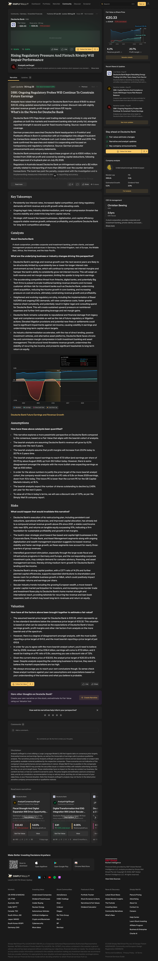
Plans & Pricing (135, 895)
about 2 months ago (80, 839)
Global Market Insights (114, 899)
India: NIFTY (12, 907)
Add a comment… (21, 730)
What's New (110, 915)
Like (66, 49)
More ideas (36, 927)
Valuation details (126, 57)
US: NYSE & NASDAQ (16, 895)
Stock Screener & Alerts (90, 899)
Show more (95, 68)
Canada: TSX (13, 911)
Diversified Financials (35, 14)
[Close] (97, 710)
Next (93, 87)
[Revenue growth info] (121, 52)
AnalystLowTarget (26, 65)
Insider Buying (37, 903)
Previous (84, 87)
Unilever (60, 907)
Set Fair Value (19, 834)
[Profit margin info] (141, 52)
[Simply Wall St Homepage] (18, 4)
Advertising (134, 899)
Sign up (141, 4)
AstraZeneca (62, 895)
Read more (18, 184)
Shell (58, 903)
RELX (59, 919)
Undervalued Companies (41, 895)
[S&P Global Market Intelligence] (113, 861)
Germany (23, 14)
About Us (133, 903)
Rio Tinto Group (63, 915)
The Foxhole (110, 903)
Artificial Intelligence (40, 915)
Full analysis (127, 191)
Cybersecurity (37, 923)
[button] (14, 67)
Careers (133, 911)
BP (58, 923)
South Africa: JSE (14, 915)
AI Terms (138, 953)
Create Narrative (90, 698)
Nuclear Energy (38, 907)
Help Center (134, 917)
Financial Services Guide (115, 957)
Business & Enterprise (138, 929)
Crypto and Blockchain (41, 919)
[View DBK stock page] (13, 24)
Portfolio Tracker (87, 895)
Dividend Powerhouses (41, 899)
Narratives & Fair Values (90, 903)
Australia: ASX (13, 903)
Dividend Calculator (88, 907)
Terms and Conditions (113, 953)
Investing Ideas (111, 907)
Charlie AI (133, 933)
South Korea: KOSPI (15, 923)
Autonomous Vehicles (40, 911)
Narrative (13, 77)
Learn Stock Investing (138, 921)
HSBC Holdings (63, 899)
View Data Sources (112, 879)
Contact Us (134, 907)
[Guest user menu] (148, 4)
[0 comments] (71, 49)
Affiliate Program (136, 925)
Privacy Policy (128, 953)
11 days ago (43, 839)
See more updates (127, 122)
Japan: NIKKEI (13, 919)
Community (15, 14)
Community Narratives (114, 911)
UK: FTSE (11, 899)
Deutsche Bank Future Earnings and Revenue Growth (37, 414)
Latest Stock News (112, 895)
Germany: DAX (13, 927)
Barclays (60, 927)
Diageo (59, 911)
